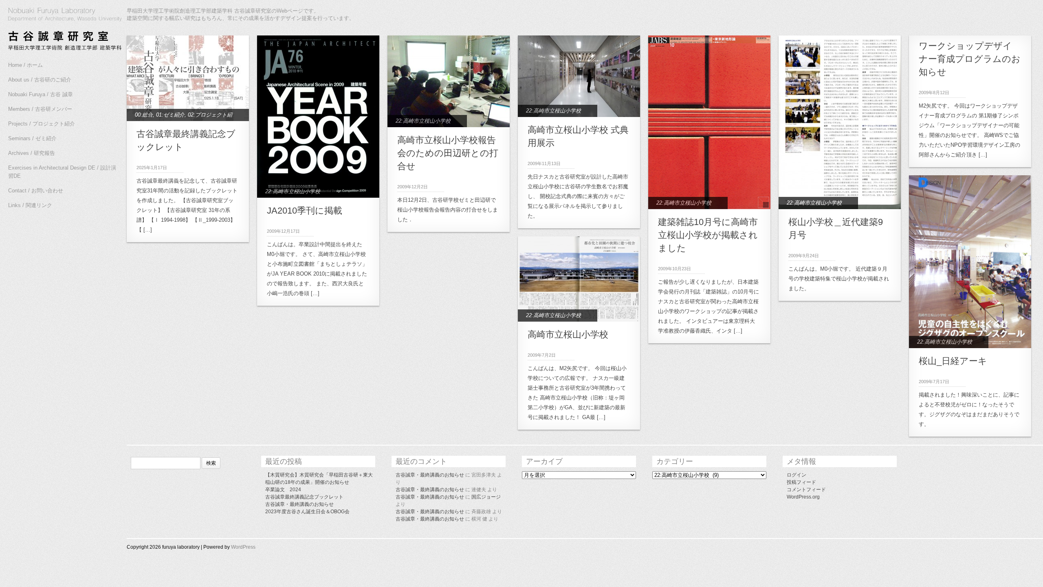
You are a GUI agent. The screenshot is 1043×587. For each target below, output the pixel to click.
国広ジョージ (486, 497)
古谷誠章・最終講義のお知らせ (299, 504)
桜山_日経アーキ (953, 361)
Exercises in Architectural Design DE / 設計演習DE (62, 172)
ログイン (796, 475)
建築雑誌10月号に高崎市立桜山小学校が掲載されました (708, 235)
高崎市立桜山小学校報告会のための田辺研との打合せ (447, 153)
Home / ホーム (25, 65)
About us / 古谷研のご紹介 (39, 80)
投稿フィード (801, 482)
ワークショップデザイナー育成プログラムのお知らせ (970, 59)
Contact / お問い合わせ (35, 191)
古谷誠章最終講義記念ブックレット (304, 497)
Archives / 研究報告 (31, 153)
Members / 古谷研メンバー (40, 109)
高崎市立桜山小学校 (568, 334)
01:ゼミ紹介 (170, 115)
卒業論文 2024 (283, 489)
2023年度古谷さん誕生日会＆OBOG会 (307, 511)
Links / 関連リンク (30, 205)
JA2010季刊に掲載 (304, 210)
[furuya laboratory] (61, 30)
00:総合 (144, 115)
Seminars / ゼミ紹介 (32, 138)
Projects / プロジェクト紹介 (41, 124)
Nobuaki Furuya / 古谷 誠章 (40, 94)
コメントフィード (806, 489)
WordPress (243, 547)
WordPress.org (803, 497)
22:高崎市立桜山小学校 (292, 191)
